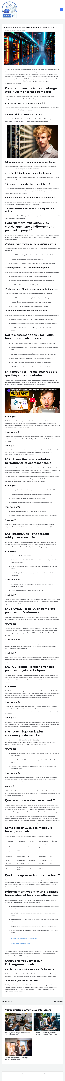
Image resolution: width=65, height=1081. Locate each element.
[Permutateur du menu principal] (61, 9)
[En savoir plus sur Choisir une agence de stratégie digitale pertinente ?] (18, 1046)
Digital (7, 30)
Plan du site (22, 1073)
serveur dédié (31, 328)
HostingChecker (15, 586)
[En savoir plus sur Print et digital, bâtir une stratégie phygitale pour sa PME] (18, 1021)
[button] (57, 10)
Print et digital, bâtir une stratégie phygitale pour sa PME (17, 1033)
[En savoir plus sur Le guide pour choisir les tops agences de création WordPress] (47, 1021)
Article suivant (58, 1001)
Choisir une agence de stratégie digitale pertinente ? (17, 1058)
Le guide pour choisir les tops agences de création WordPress (46, 1033)
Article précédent (7, 1001)
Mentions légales (29, 1073)
